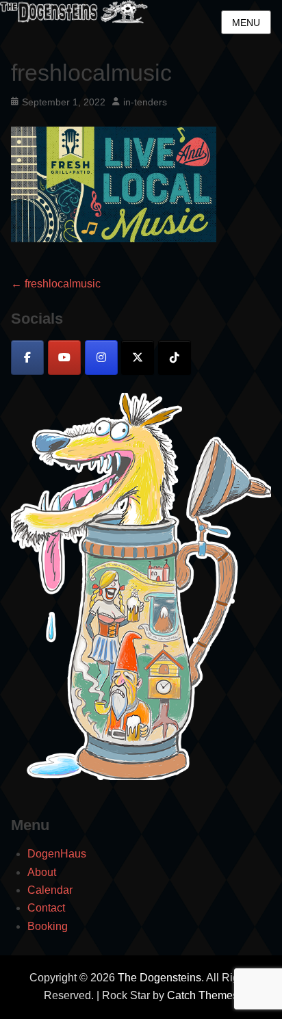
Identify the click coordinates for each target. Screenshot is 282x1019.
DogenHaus (56, 854)
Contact (46, 908)
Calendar (50, 890)
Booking (47, 926)
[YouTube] (64, 357)
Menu (246, 22)
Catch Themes (202, 995)
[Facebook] (27, 357)
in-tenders (145, 101)
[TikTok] (174, 357)
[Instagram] (101, 357)
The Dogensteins (159, 977)
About (41, 872)
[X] (137, 357)
